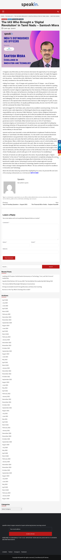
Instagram (17, 552)
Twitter (10, 552)
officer (50, 197)
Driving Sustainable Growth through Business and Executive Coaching (22, 287)
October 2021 (6, 405)
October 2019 (6, 470)
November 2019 (6, 467)
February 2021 (6, 428)
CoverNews (38, 557)
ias (22, 197)
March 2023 (5, 365)
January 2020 (6, 462)
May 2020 (4, 450)
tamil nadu (20, 198)
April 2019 (5, 487)
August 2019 (5, 476)
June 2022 (5, 385)
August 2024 (5, 325)
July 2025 (5, 303)
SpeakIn (13, 28)
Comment (6, 222)
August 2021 (5, 410)
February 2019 (6, 493)
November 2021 (6, 402)
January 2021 (6, 430)
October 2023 (6, 348)
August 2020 (5, 445)
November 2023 (6, 345)
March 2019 (5, 490)
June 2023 (5, 357)
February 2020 (6, 459)
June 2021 (5, 416)
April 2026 (5, 300)
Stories (9, 19)
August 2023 (5, 354)
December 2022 (6, 371)
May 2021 (4, 419)
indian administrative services (35, 197)
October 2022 (6, 376)
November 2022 (6, 374)
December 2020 (6, 433)
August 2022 (5, 382)
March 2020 (5, 456)
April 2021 (5, 422)
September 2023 (7, 351)
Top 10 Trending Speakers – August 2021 (15, 203)
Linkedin (4, 552)
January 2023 (6, 368)
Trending (21, 19)
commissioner (10, 197)
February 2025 (6, 314)
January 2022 (6, 396)
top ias (34, 198)
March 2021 (5, 425)
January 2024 (6, 340)
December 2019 (6, 464)
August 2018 (5, 498)
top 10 (31, 198)
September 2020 (7, 442)
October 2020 (6, 439)
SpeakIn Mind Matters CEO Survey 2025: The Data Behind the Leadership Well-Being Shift (27, 281)
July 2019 (5, 479)
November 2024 (6, 320)
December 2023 (6, 342)
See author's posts (22, 183)
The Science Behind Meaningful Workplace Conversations (18, 284)
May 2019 (4, 484)
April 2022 (5, 391)
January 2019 (6, 496)
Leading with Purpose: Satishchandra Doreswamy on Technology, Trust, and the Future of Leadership (27, 277)
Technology (15, 19)
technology (26, 198)
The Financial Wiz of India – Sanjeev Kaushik (44, 203)
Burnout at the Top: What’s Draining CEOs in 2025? (16, 289)
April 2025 (5, 308)
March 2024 (5, 334)
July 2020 (5, 447)
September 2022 (7, 379)
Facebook (24, 552)
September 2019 (7, 473)
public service (14, 198)
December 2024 (6, 317)
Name (5, 242)
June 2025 (5, 306)
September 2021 (7, 408)
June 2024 (5, 328)
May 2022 (4, 388)
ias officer (25, 197)
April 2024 (5, 331)
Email (33, 242)
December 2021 (6, 399)
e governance (17, 197)
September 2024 (7, 323)
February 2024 (6, 337)
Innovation (4, 19)
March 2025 (5, 311)
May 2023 (4, 359)
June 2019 (5, 481)
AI (5, 197)
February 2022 (6, 393)
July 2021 (5, 413)
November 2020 (6, 436)
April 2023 (5, 362)
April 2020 (5, 453)
